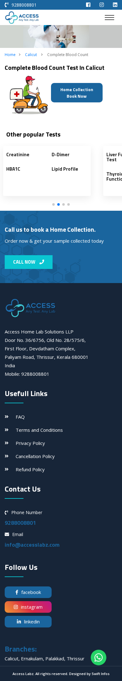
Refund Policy (30, 469)
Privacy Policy (30, 443)
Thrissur (75, 658)
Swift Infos (100, 673)
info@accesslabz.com (32, 544)
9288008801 (24, 5)
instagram (32, 607)
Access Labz (23, 673)
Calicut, (13, 658)
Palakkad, (56, 658)
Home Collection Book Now (76, 92)
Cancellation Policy (35, 456)
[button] (53, 204)
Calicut (31, 54)
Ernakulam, (33, 658)
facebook (31, 592)
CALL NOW (24, 262)
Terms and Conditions (39, 430)
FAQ (20, 417)
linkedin (32, 621)
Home (10, 54)
